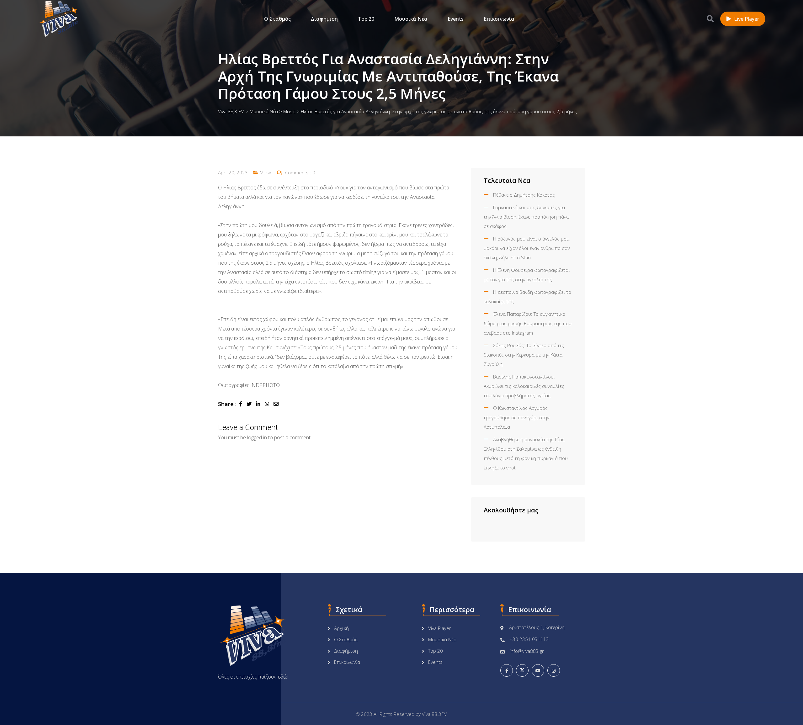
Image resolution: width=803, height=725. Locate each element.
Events (456, 18)
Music (266, 172)
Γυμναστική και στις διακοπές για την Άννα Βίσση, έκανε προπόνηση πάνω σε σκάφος (527, 216)
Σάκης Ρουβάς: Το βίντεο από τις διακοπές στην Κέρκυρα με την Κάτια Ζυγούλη (524, 354)
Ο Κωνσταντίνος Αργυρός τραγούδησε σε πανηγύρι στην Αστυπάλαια (516, 417)
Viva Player (439, 628)
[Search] (710, 18)
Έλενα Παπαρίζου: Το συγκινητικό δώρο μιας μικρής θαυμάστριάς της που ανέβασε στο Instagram (528, 323)
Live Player (746, 18)
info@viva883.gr (527, 651)
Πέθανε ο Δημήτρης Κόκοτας (524, 195)
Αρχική (341, 628)
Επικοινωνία (499, 18)
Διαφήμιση (324, 18)
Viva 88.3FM (434, 714)
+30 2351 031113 (529, 639)
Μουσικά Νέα (411, 18)
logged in (257, 437)
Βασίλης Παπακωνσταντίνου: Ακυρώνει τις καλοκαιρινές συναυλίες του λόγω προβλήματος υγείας (524, 386)
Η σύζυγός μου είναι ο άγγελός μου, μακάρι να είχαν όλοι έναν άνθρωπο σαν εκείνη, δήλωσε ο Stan (527, 248)
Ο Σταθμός (277, 18)
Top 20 (366, 18)
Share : (227, 404)
